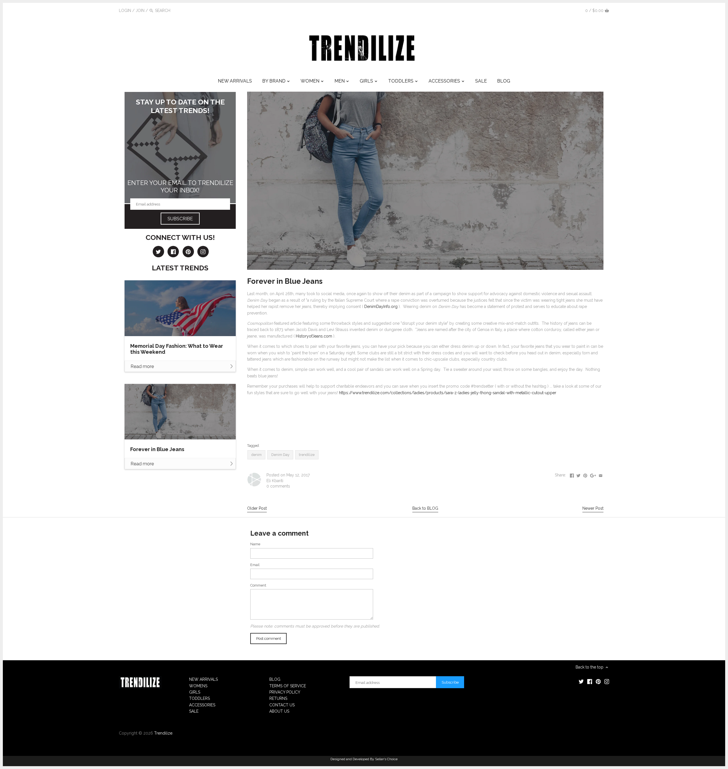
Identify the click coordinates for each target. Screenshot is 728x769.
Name (255, 544)
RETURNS (278, 698)
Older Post (257, 508)
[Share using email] (601, 474)
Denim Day (280, 455)
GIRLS (194, 692)
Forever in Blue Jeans (157, 449)
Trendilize (163, 733)
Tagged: (253, 445)
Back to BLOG (425, 508)
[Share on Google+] (593, 474)
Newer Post (592, 508)
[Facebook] (558, 10)
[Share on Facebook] (572, 474)
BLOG (274, 679)
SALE (193, 711)
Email (255, 565)
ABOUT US (279, 711)
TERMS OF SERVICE (287, 686)
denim (256, 455)
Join (140, 10)
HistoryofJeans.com (314, 336)
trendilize (307, 455)
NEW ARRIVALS (203, 679)
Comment (258, 585)
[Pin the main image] (585, 474)
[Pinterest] (566, 10)
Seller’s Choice (386, 759)
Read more (142, 366)
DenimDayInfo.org (381, 306)
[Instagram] (575, 10)
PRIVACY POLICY (284, 692)
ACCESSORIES (202, 705)
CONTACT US (282, 705)
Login (125, 10)
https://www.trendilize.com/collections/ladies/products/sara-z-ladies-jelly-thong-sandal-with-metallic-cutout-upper (447, 392)
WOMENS (198, 686)
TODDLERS (199, 698)
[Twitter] (549, 10)
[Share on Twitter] (578, 474)
